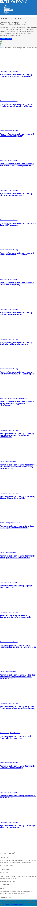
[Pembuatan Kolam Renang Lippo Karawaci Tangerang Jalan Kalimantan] (18, 640)
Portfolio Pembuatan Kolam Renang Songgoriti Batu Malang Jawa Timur (16, 75)
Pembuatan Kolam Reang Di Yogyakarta (13, 398)
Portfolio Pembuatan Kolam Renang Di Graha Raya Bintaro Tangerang (17, 343)
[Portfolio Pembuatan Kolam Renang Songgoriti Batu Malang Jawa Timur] (18, 69)
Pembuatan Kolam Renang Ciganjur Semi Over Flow (16, 586)
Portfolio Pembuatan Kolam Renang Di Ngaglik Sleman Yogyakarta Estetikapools (17, 404)
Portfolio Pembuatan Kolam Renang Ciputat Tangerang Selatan (16, 194)
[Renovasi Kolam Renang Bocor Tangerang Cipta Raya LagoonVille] (18, 610)
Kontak (7, 14)
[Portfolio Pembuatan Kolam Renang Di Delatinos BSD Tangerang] (18, 129)
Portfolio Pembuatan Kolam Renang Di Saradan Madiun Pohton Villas (17, 254)
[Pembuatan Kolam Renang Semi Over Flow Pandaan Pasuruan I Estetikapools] (18, 701)
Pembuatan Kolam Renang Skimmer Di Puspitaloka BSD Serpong (17, 767)
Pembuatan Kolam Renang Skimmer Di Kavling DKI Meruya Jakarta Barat (17, 557)
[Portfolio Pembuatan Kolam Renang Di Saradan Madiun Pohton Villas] (18, 248)
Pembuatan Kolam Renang (9, 71)
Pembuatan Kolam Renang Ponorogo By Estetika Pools (18, 796)
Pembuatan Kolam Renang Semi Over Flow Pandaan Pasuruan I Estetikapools (17, 707)
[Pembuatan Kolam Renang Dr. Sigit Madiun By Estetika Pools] (18, 731)
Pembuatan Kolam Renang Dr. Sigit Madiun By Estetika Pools (15, 737)
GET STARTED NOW (6, 39)
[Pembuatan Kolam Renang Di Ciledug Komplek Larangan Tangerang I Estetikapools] (18, 428)
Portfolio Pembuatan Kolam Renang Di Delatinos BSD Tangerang (17, 135)
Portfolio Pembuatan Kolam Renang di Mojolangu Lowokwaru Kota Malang (17, 105)
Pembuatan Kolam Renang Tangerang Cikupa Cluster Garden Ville (17, 497)
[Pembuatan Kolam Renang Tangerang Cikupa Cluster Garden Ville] (18, 491)
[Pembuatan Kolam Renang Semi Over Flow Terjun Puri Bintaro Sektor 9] (18, 521)
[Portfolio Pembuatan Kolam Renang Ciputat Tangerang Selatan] (18, 188)
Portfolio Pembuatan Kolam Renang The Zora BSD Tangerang (18, 224)
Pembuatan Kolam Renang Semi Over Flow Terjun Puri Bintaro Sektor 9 (17, 527)
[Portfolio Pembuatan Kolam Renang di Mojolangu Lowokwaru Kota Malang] (18, 99)
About (7, 8)
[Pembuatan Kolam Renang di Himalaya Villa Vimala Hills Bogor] (18, 820)
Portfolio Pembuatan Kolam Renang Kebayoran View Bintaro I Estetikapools (17, 373)
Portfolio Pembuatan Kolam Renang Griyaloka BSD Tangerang (16, 313)
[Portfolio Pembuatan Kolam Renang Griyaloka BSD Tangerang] (18, 307)
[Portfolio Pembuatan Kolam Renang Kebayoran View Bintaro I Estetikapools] (18, 367)
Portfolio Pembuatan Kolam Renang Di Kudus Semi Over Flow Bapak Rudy (17, 165)
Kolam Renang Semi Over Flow (10, 523)
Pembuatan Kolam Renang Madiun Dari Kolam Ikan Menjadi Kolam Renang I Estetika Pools (17, 677)
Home (6, 6)
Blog (6, 12)
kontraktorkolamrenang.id (14, 905)
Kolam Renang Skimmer (8, 462)
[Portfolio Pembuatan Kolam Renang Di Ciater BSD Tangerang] (18, 277)
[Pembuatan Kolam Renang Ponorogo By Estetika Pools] (18, 790)
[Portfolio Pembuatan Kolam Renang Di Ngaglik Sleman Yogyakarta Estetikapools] (18, 396)
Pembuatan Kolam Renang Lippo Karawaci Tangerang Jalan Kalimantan (18, 646)
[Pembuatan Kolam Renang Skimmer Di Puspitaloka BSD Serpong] (18, 761)
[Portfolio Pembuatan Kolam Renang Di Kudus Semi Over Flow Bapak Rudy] (18, 158)
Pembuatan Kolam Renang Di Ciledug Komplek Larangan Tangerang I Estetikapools (17, 435)
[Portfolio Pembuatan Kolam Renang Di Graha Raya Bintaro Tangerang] (18, 337)
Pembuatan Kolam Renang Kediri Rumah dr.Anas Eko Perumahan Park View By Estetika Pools (18, 467)
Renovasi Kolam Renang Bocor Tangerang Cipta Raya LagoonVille (15, 616)
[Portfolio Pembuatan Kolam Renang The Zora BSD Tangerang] (18, 218)
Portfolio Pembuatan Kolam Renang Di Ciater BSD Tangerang (17, 284)
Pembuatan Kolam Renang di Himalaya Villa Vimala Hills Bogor (18, 826)
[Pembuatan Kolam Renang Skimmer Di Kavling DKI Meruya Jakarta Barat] (18, 550)
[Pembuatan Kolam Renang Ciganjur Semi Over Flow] (18, 580)
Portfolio (8, 10)
